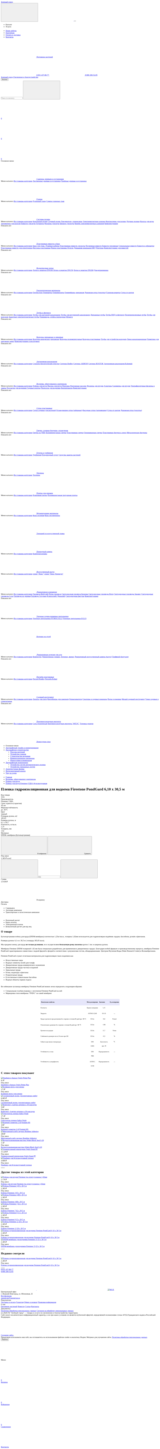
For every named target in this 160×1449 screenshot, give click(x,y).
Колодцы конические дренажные (46, 339)
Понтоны (100, 248)
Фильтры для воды (51, 224)
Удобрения (37, 455)
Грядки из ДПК (39, 433)
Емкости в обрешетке (145, 246)
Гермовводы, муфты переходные (53, 317)
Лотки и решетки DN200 (83, 270)
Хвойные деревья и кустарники (74, 181)
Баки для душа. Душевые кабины (46, 246)
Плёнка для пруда (40, 386)
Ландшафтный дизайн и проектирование (22, 748)
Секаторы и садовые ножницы (94, 699)
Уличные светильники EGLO (74, 618)
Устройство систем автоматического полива (28, 765)
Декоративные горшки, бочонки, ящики (58, 657)
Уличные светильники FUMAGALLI (47, 618)
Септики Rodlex (66, 364)
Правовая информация (47, 1302)
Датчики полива (133, 221)
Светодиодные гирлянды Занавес (127, 594)
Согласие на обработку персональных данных (55, 1311)
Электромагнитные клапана (94, 221)
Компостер (37, 657)
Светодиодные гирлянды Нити (101, 594)
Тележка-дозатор (86, 724)
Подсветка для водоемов (17, 388)
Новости (21, 1307)
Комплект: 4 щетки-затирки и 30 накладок (18, 1112)
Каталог (4, 79)
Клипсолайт (52, 596)
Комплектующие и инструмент (27, 341)
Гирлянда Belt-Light (40, 594)
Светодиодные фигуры (75, 596)
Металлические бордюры (137, 433)
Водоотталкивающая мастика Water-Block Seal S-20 (21, 1147)
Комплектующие (111, 224)
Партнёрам (10, 33)
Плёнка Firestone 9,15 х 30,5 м (13, 1220)
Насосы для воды (147, 221)
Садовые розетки (34, 388)
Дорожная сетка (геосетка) (95, 293)
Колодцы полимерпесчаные (71, 339)
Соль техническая (40, 724)
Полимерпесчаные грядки (56, 433)
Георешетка (47, 293)
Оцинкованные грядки (93, 433)
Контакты (9, 37)
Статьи (28, 1307)
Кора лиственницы (52, 515)
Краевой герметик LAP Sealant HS (14, 1129)
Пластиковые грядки (75, 433)
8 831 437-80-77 (42, 75)
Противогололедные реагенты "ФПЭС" (64, 724)
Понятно (5, 1339)
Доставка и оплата (8, 1302)
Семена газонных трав (55, 201)
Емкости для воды (28, 224)
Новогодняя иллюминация (21, 760)
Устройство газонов (18, 754)
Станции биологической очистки (46, 364)
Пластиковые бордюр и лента (114, 433)
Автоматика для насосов (11, 224)
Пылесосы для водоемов (51, 388)
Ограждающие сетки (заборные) (69, 410)
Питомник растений (45, 57)
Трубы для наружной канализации (46, 315)
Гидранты (40, 224)
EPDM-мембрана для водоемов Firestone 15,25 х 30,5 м (23, 1246)
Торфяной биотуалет (120, 657)
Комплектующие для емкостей (116, 248)
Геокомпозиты (58, 293)
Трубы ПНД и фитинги (115, 315)
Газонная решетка (113, 293)
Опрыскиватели (75, 699)
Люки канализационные (137, 339)
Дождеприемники (101, 270)
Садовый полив (54, 221)
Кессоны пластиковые (42, 248)
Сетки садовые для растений (44, 410)
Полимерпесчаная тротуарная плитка (62, 495)
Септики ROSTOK (96, 364)
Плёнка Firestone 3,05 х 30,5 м (13, 1193)
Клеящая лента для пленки (11, 1094)
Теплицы (36, 475)
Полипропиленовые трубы (135, 315)
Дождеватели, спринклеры (71, 221)
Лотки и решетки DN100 (43, 270)
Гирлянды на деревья (22, 596)
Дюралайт (61, 596)
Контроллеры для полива (116, 221)
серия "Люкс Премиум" (53, 574)
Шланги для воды (67, 224)
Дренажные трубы (97, 315)
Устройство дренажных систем (22, 767)
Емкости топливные (110, 246)
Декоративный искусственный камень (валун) (93, 657)
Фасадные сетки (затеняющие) (94, 410)
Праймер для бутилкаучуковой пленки (16, 1165)
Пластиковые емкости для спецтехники (17, 248)
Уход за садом (11, 773)
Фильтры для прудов (95, 386)
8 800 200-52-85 (91, 75)
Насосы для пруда (54, 386)
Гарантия (20, 1302)
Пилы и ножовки (114, 699)
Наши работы (11, 31)
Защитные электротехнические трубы (24, 317)
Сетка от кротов (127, 293)
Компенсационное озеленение (22, 758)
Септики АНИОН (80, 364)
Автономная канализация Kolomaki (118, 364)
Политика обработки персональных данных (18, 1311)
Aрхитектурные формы (15, 769)
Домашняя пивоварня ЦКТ (85, 248)
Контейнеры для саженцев (58, 699)
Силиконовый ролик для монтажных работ (18, 1103)
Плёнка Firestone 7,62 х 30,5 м (13, 1211)
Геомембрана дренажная (74, 293)
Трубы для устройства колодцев (114, 339)
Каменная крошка (40, 554)
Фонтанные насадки (78, 386)
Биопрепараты (67, 388)
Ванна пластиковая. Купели (62, 248)
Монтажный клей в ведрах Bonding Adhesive (19, 1138)
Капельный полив (40, 221)
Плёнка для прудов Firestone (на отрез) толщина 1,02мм (23, 1184)
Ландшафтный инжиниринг (17, 763)
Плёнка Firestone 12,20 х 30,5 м (13, 1228)
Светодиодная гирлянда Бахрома (75, 594)
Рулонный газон (39, 201)
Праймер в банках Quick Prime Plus (15, 1085)
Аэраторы (108, 386)
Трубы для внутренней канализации (75, 315)
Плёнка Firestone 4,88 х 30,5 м (13, 1202)
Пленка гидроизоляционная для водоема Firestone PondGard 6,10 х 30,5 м (30, 1237)
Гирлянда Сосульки (39, 596)
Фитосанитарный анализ (16, 771)
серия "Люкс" (38, 574)
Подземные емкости (94, 246)
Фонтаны (66, 386)
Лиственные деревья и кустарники (47, 181)
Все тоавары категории (23, 181)
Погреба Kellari (51, 679)
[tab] (80, 902)
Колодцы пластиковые (91, 339)
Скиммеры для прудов (121, 386)
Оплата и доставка (13, 35)
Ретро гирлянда (55, 594)
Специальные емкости (128, 246)
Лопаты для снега (40, 699)
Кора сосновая (38, 515)
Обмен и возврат (30, 1302)
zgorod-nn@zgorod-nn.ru (10, 1298)
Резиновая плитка (40, 495)
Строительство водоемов (20, 756)
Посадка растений (17, 752)
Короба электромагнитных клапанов (89, 224)
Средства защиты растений (69, 455)
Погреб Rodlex (39, 679)
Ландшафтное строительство (17, 750)
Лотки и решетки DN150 (63, 270)
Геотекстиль (38, 293)
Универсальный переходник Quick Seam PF (18, 1156)
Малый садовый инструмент (133, 699)
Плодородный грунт (50, 455)
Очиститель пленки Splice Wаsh (13, 1120)
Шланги (69, 317)
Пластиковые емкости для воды (72, 246)
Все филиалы (6, 1296)
